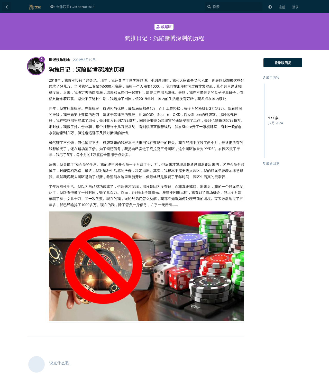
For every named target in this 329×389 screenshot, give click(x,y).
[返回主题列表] (6, 6)
